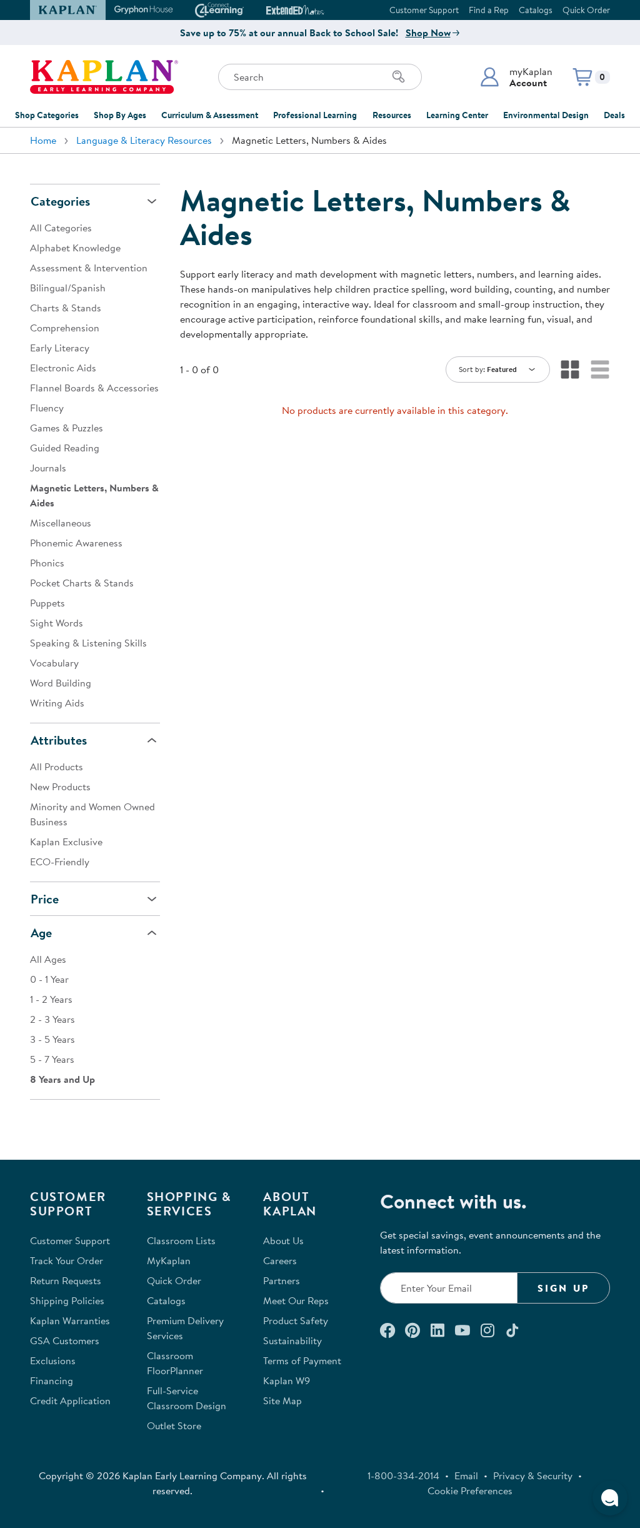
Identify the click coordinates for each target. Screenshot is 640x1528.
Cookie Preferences (470, 1490)
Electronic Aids (63, 367)
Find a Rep (489, 10)
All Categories (61, 227)
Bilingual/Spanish (68, 287)
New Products (60, 786)
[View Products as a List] (600, 369)
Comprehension (64, 327)
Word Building (60, 683)
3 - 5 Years (52, 1039)
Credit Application (70, 1400)
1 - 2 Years (51, 999)
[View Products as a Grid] (570, 369)
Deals (614, 115)
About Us (283, 1240)
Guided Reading (64, 448)
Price (45, 898)
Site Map (282, 1400)
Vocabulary (54, 663)
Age (41, 932)
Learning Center (457, 115)
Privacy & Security (532, 1475)
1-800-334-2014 (403, 1475)
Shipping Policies (67, 1300)
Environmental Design (546, 115)
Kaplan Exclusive (66, 841)
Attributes (59, 739)
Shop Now (428, 32)
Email (466, 1475)
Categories (60, 201)
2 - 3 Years (52, 1019)
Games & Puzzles (66, 428)
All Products (56, 766)
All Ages (48, 959)
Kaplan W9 (286, 1380)
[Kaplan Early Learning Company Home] (104, 77)
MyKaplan (169, 1260)
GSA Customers (64, 1340)
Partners (281, 1280)
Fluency (47, 408)
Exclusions (53, 1360)
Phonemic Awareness (76, 543)
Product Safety (295, 1320)
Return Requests (65, 1280)
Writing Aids (57, 703)
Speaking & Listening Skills (88, 643)
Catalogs (535, 10)
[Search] (399, 77)
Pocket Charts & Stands (82, 583)
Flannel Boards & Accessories (94, 388)
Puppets (47, 603)
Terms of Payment (302, 1360)
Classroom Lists (181, 1240)
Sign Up (563, 1288)
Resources (391, 115)
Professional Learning (315, 115)
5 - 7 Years (52, 1059)
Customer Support (424, 10)
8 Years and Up (62, 1079)
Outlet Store (174, 1425)
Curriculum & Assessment (209, 115)
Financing (51, 1380)
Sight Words (56, 623)
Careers (280, 1260)
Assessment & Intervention (89, 267)
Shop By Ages (120, 115)
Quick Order (586, 10)
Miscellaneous (60, 523)
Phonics (47, 563)
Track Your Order (66, 1260)
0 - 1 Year (49, 979)
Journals (48, 468)
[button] (515, 77)
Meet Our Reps (296, 1300)
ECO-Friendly (59, 861)
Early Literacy (59, 347)
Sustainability (292, 1340)
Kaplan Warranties (70, 1320)
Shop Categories (47, 115)
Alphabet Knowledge (75, 247)
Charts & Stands (65, 307)
